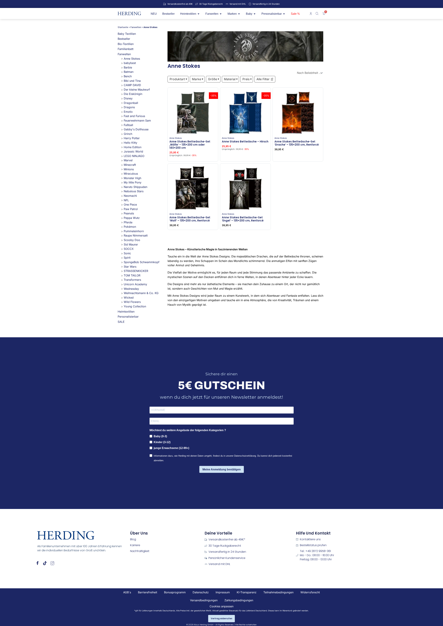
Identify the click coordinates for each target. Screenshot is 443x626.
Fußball (128, 125)
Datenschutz (201, 592)
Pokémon (130, 226)
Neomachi (130, 195)
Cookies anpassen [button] (221, 606)
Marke (196, 79)
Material (230, 79)
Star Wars (130, 266)
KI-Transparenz (246, 592)
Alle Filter (263, 79)
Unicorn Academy (135, 284)
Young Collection (135, 306)
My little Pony (132, 182)
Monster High (132, 178)
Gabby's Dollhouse (136, 129)
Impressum (223, 592)
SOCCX (129, 249)
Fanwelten (135, 27)
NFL (126, 200)
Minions (129, 169)
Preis (246, 79)
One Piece (130, 204)
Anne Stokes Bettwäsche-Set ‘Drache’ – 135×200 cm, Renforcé (296, 143)
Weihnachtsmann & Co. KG (141, 293)
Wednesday (131, 288)
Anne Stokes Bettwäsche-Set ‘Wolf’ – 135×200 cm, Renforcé (189, 219)
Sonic (127, 253)
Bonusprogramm (175, 592)
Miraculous (131, 173)
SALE (121, 321)
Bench (128, 76)
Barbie (128, 67)
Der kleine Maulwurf (137, 89)
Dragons (129, 107)
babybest (130, 63)
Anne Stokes (132, 58)
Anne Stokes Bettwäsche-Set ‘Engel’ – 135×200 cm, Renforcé (243, 219)
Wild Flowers (132, 302)
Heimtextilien (126, 311)
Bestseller (124, 38)
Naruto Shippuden (135, 187)
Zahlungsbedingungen (238, 600)
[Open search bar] (317, 13)
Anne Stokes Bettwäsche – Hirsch (245, 141)
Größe (212, 79)
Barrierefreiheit (147, 592)
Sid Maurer (131, 244)
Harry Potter (132, 138)
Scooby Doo (132, 240)
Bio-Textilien (126, 44)
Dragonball (131, 103)
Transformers (132, 279)
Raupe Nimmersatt (136, 235)
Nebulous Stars (133, 191)
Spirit (127, 257)
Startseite (123, 27)
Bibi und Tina (132, 80)
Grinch (128, 134)
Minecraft (130, 164)
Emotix (128, 111)
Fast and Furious (134, 116)
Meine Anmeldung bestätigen (221, 469)
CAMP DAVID (132, 85)
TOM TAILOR (132, 275)
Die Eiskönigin (133, 94)
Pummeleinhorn (134, 231)
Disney (128, 98)
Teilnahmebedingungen (278, 592)
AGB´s (127, 592)
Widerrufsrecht (310, 592)
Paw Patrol (131, 209)
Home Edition (132, 147)
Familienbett (125, 49)
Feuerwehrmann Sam (137, 120)
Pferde (128, 222)
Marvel (128, 160)
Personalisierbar (128, 316)
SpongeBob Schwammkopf (141, 262)
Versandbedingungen (204, 600)
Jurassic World (133, 151)
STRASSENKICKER (136, 271)
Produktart (177, 79)
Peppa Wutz (132, 218)
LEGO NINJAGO (134, 156)
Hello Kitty (130, 142)
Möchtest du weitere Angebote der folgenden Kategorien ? (188, 430)
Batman (128, 71)
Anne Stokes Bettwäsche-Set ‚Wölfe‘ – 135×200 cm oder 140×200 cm (189, 145)
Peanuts (129, 213)
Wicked (129, 297)
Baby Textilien (127, 33)
